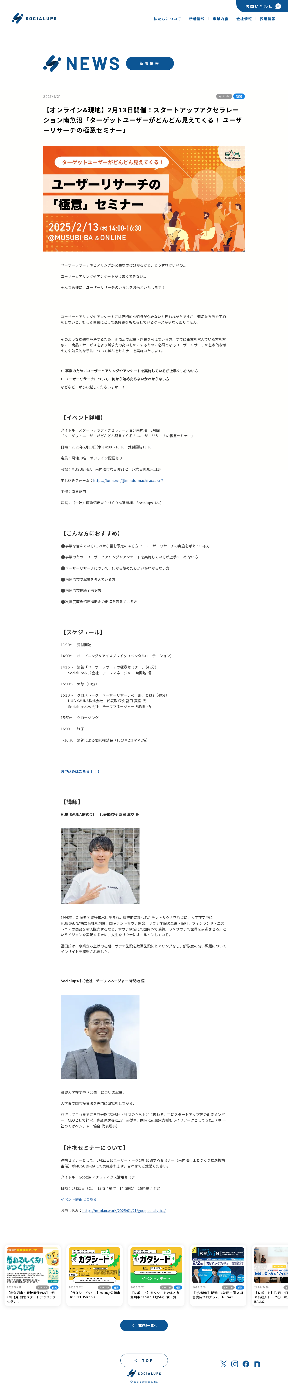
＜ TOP (144, 1360)
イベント (224, 96)
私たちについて (167, 18)
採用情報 (268, 18)
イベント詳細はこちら (79, 1199)
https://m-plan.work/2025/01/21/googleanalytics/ (124, 1210)
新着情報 (197, 18)
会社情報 (244, 18)
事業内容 (220, 18)
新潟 (239, 96)
